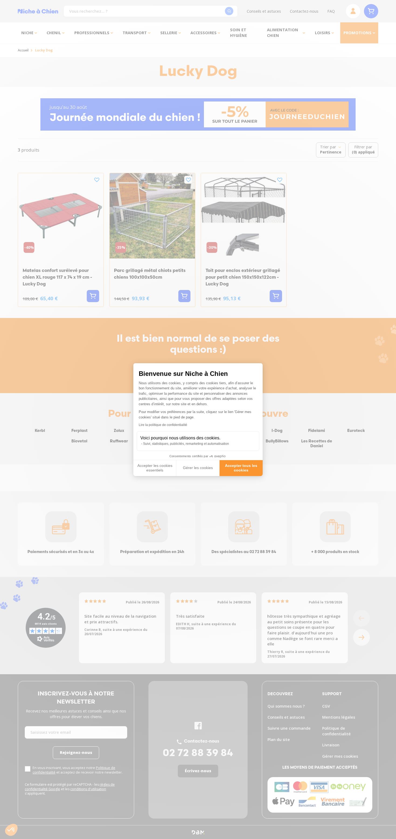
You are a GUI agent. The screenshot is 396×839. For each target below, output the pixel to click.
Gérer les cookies (198, 468)
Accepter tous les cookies (241, 468)
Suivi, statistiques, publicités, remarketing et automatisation (186, 444)
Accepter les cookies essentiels (154, 468)
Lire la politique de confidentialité (163, 425)
